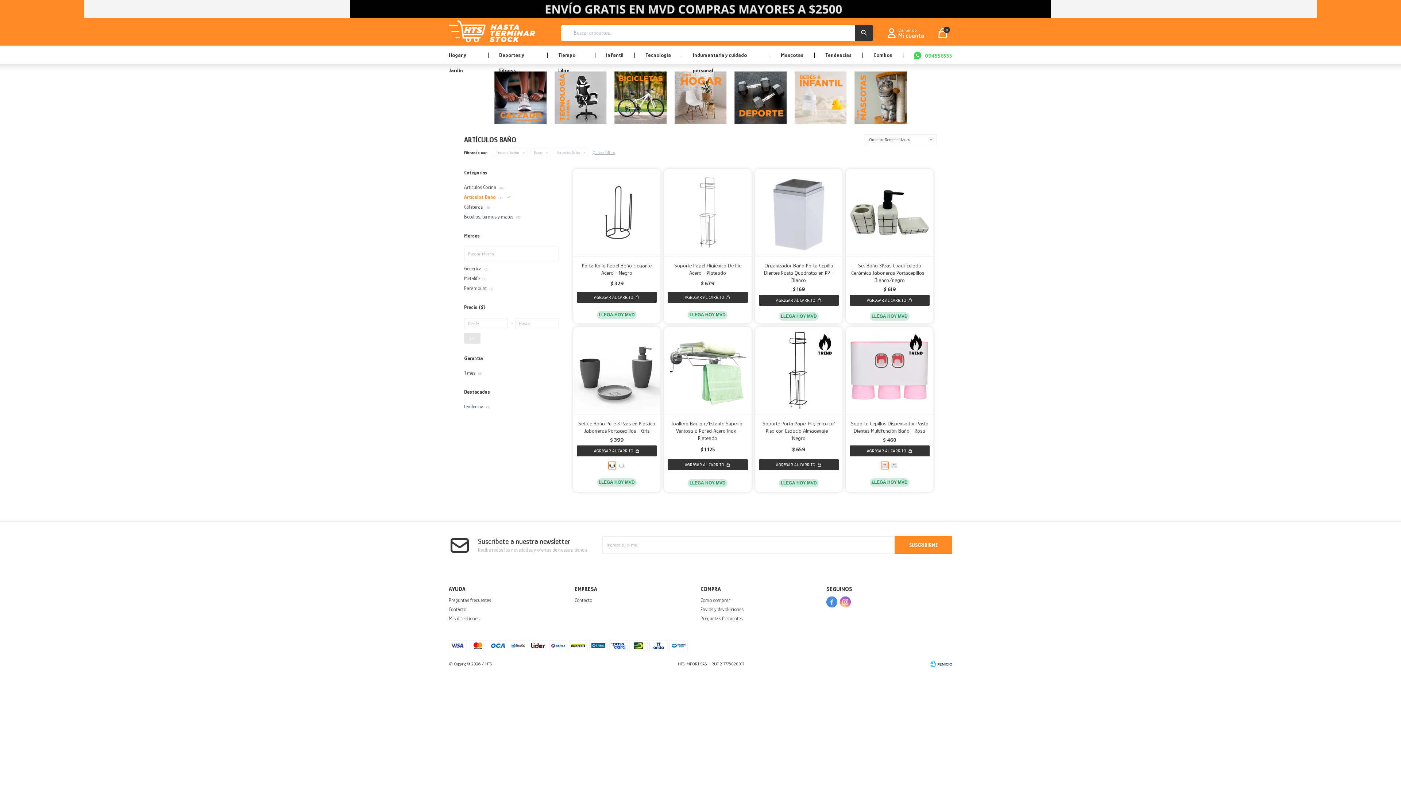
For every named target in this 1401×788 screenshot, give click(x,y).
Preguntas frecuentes (470, 600)
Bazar (538, 152)
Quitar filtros (604, 152)
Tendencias (838, 55)
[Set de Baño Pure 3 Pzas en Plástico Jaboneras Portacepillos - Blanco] (621, 465)
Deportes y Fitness (511, 58)
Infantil (615, 55)
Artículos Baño (568, 152)
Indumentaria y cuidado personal (720, 58)
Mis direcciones (464, 618)
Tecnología (658, 55)
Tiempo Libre (566, 58)
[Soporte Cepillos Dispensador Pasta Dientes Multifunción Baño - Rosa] (889, 370)
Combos (882, 55)
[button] (864, 33)
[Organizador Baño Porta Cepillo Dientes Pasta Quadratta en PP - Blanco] (798, 212)
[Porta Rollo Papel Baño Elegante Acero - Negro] (616, 212)
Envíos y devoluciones (722, 609)
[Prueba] (700, 99)
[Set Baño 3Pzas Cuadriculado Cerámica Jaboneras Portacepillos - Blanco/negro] (889, 212)
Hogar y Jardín (457, 58)
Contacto (457, 609)
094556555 (938, 56)
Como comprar (715, 600)
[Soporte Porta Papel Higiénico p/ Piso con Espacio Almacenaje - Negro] (798, 370)
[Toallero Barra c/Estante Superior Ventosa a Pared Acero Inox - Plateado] (707, 370)
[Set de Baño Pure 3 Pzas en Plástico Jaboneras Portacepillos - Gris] (616, 370)
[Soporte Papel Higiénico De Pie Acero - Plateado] (707, 212)
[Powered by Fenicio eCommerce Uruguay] (941, 663)
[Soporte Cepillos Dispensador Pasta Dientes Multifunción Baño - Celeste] (894, 465)
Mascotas (792, 55)
